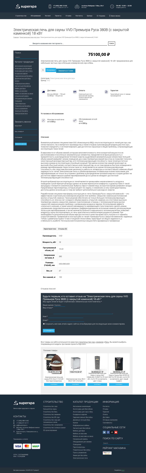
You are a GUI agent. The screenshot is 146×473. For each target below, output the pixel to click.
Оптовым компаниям (110, 420)
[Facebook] (108, 432)
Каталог (48, 16)
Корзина (102, 16)
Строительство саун (50, 406)
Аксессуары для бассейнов (23, 68)
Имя (45, 316)
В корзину (51, 70)
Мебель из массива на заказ (24, 93)
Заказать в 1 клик (65, 71)
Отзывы (68, 16)
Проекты (58, 16)
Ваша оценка (48, 305)
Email (45, 320)
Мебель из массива (21, 91)
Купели (17, 81)
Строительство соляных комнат (54, 428)
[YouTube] (115, 432)
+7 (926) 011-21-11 (22, 423)
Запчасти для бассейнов (23, 86)
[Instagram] (112, 432)
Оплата (105, 414)
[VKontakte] (104, 432)
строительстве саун (86, 342)
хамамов (99, 342)
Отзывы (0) (62, 229)
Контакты (79, 16)
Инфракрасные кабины (22, 83)
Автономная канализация (23, 66)
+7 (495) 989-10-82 (22, 421)
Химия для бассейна (21, 111)
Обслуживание (36, 16)
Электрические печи (21, 113)
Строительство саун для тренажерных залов (51, 421)
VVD (48, 80)
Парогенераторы (20, 103)
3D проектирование (50, 430)
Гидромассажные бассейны (23, 76)
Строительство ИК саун (51, 417)
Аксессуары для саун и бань (24, 71)
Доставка (106, 417)
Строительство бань (50, 412)
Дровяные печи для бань (23, 78)
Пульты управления (21, 108)
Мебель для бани (20, 88)
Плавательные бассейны (23, 106)
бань (107, 342)
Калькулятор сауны (50, 409)
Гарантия (106, 412)
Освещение (18, 101)
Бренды (89, 16)
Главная (16, 37)
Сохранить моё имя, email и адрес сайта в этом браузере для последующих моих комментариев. (85, 324)
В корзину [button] (54, 384)
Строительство (20, 16)
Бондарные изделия (21, 73)
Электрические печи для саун (30, 37)
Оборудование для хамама (23, 98)
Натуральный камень (22, 96)
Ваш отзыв (48, 308)
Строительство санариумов (53, 425)
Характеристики (50, 229)
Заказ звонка (115, 16)
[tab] (50, 229)
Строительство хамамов (51, 414)
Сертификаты (107, 423)
